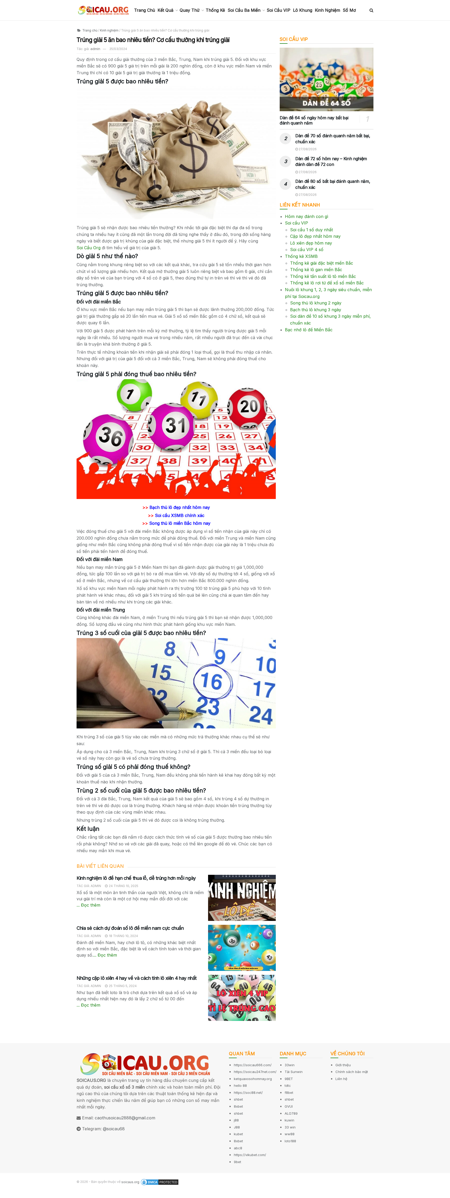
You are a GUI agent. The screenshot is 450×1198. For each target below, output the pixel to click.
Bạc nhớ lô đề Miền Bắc (309, 329)
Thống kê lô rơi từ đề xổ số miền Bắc (327, 282)
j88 (236, 1120)
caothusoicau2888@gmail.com (125, 1117)
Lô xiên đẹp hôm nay (311, 243)
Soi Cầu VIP (278, 10)
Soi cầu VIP (296, 223)
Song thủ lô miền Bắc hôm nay (179, 523)
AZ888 (7, 1194)
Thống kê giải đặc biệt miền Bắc (321, 263)
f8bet (289, 1092)
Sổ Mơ (349, 10)
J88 (237, 1127)
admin (95, 49)
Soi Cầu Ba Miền (244, 10)
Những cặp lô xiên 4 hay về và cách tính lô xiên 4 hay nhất (137, 978)
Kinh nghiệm (109, 30)
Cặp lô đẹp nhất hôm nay (315, 236)
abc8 (238, 1148)
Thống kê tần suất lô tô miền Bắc (323, 276)
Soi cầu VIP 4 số (306, 249)
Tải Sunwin (294, 1072)
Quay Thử (189, 10)
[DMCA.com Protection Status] (159, 1182)
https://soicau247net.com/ (255, 1072)
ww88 (290, 1134)
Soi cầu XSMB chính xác (179, 515)
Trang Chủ (144, 10)
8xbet (238, 1106)
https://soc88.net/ (248, 1092)
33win (290, 1065)
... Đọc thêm (88, 905)
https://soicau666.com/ (253, 1065)
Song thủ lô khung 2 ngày (315, 302)
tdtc (288, 1085)
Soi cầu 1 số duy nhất (311, 229)
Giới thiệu (343, 1065)
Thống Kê (215, 10)
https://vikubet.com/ (250, 1155)
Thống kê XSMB (301, 256)
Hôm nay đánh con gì (306, 216)
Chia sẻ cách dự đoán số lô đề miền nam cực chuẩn (130, 928)
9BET (289, 1079)
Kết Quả (165, 10)
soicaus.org (130, 1182)
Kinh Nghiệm (327, 10)
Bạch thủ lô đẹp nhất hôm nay (179, 507)
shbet (238, 1099)
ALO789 (291, 1113)
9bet (237, 1162)
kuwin (289, 1120)
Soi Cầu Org (89, 247)
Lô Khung (302, 10)
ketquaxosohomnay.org (253, 1079)
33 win (290, 1127)
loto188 (290, 1141)
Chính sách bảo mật (351, 1072)
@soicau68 (114, 1128)
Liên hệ (341, 1079)
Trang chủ (89, 30)
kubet (238, 1134)
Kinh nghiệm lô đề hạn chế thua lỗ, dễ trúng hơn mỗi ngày (136, 878)
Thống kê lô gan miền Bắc (316, 269)
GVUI (289, 1106)
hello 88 (240, 1085)
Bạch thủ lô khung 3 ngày (315, 309)
